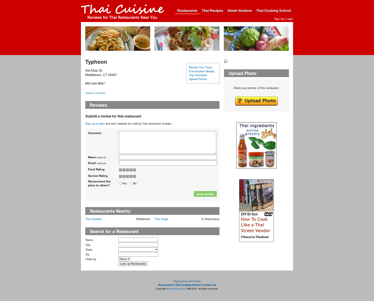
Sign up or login (95, 123)
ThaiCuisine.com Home (187, 281)
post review (205, 194)
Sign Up (279, 19)
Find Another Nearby (201, 71)
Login (289, 19)
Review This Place (200, 67)
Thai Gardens (93, 219)
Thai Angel (161, 219)
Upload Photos (198, 79)
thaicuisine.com (177, 288)
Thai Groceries (198, 75)
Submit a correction (95, 93)
